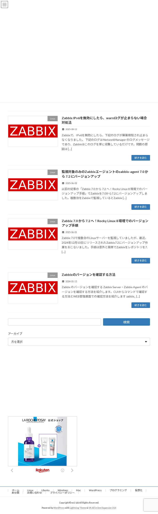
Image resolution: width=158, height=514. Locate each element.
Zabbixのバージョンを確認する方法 (88, 274)
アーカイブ (15, 333)
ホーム (15, 490)
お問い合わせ (34, 492)
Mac (78, 490)
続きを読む (141, 157)
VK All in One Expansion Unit (102, 508)
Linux (30, 490)
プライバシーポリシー (62, 492)
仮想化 (138, 490)
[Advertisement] (79, 382)
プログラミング (118, 490)
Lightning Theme (78, 508)
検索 (126, 322)
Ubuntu (45, 490)
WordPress (95, 490)
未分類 (15, 492)
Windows (63, 490)
